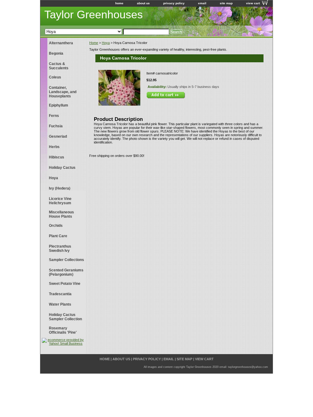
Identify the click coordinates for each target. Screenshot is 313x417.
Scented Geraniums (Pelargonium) (66, 272)
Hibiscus (56, 157)
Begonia (56, 53)
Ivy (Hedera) (59, 188)
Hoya (106, 43)
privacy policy (174, 3)
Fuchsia (56, 126)
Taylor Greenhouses (93, 14)
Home (93, 43)
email (202, 3)
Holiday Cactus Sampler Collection (65, 317)
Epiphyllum (58, 105)
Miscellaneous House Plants (61, 214)
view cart (253, 3)
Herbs (54, 147)
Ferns (54, 116)
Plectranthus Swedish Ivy (60, 248)
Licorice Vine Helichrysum (60, 201)
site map (226, 3)
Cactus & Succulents (58, 66)
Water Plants (60, 304)
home (119, 3)
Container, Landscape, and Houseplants (62, 91)
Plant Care (58, 236)
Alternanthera (61, 43)
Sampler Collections (66, 260)
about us (143, 3)
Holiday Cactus (62, 167)
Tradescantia (60, 294)
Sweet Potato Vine (64, 283)
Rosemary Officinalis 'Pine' (63, 330)
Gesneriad (58, 136)
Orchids (56, 225)
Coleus (55, 77)
